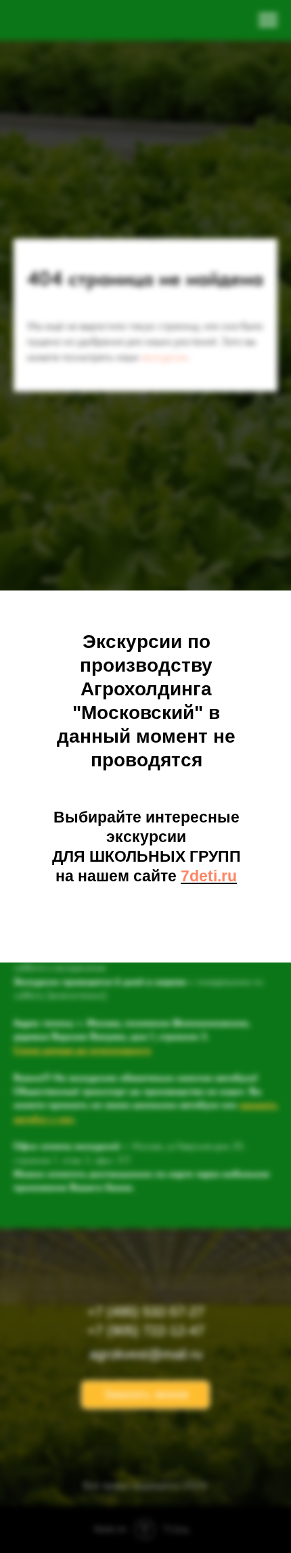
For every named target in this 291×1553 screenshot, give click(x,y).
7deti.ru (209, 876)
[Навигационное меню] (268, 20)
